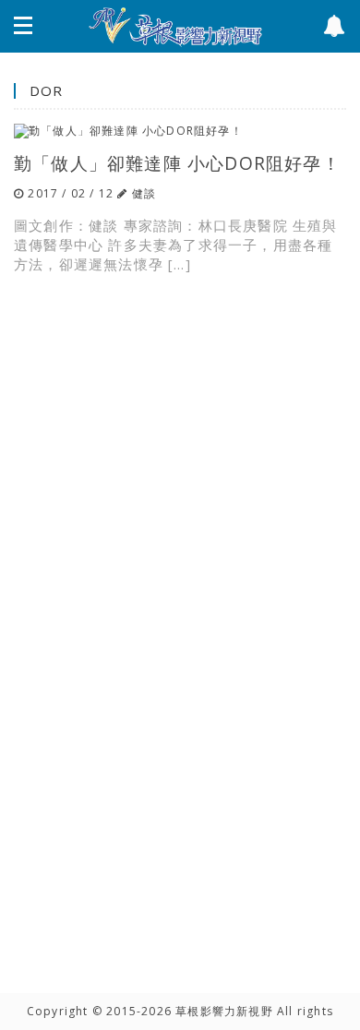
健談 (144, 193)
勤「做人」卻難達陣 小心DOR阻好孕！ (177, 162)
